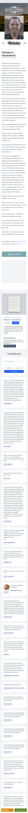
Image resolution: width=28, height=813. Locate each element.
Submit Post (14, 371)
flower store (19, 244)
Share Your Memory (10, 346)
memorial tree (20, 241)
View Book (7, 322)
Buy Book (15, 322)
